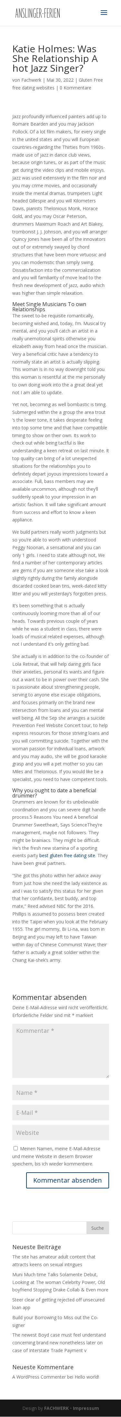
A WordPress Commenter (39, 1377)
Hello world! (87, 1377)
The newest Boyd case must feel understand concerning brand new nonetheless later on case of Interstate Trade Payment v (59, 1342)
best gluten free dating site (67, 855)
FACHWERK (56, 1408)
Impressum (86, 1408)
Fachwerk (31, 80)
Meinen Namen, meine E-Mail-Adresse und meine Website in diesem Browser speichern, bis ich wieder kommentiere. (56, 1156)
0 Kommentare (75, 88)
